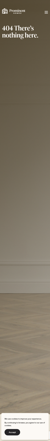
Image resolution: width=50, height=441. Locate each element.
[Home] (13, 11)
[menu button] (46, 12)
